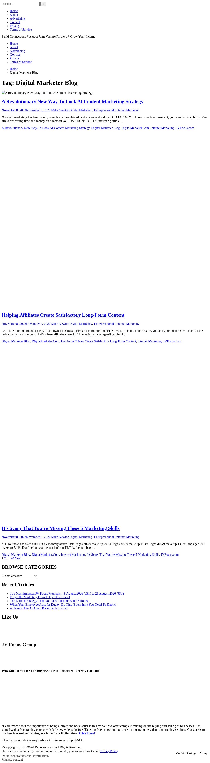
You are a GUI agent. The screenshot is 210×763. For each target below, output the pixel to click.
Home (14, 11)
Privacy (15, 26)
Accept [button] (203, 753)
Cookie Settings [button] (186, 753)
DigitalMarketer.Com (135, 128)
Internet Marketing (127, 110)
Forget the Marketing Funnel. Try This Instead (40, 597)
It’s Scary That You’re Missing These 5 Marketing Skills (61, 528)
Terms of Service (21, 29)
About (14, 14)
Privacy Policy (109, 751)
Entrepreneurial (104, 110)
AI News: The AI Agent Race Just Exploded (39, 608)
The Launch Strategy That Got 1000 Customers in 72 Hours (49, 601)
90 (12, 558)
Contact (15, 22)
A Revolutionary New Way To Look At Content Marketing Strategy (72, 101)
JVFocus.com (185, 128)
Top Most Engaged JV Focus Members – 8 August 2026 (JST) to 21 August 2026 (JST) (67, 593)
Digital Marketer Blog (105, 128)
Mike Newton (60, 110)
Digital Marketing (80, 110)
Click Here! (87, 733)
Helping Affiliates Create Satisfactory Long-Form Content (63, 315)
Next (18, 558)
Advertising (17, 18)
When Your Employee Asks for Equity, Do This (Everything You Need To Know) (63, 604)
